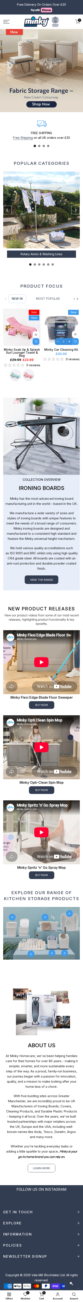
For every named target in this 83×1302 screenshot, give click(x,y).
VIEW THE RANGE (41, 579)
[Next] (75, 210)
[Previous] (7, 210)
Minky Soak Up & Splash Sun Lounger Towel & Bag (22, 352)
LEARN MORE (41, 1168)
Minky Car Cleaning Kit (61, 349)
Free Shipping (23, 137)
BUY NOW (41, 705)
